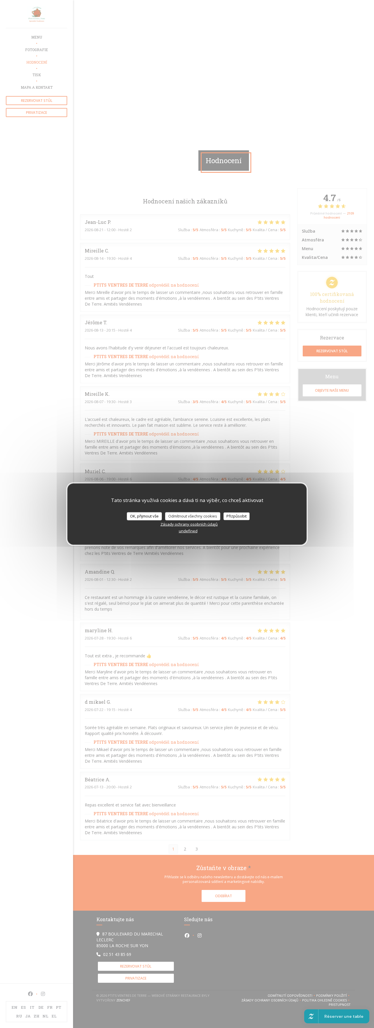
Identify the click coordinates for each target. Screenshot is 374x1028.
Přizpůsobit (236, 516)
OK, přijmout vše (144, 516)
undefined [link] (188, 530)
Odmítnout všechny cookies (192, 516)
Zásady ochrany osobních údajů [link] (189, 524)
